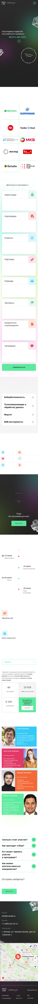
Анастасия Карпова (11, 751)
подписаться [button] (19, 367)
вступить (27, 708)
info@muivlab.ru (19, 884)
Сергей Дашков (23, 729)
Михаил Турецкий (10, 796)
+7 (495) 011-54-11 (10, 924)
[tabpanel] (19, 692)
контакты (30, 998)
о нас (18, 995)
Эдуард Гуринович (24, 773)
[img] (8, 780)
